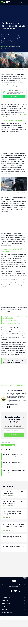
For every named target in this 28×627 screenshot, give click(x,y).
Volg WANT (14, 96)
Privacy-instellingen (7, 612)
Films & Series (5, 46)
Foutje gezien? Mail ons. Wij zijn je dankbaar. (13, 385)
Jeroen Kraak (11, 46)
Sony (4, 445)
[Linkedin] (9, 407)
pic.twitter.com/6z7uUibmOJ (10, 320)
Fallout (18, 114)
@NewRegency (9, 318)
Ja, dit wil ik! (14, 434)
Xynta (24, 617)
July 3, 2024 (17, 323)
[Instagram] (8, 407)
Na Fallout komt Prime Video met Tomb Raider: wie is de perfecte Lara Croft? (14, 361)
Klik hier (9, 309)
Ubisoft (12, 445)
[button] (24, 597)
